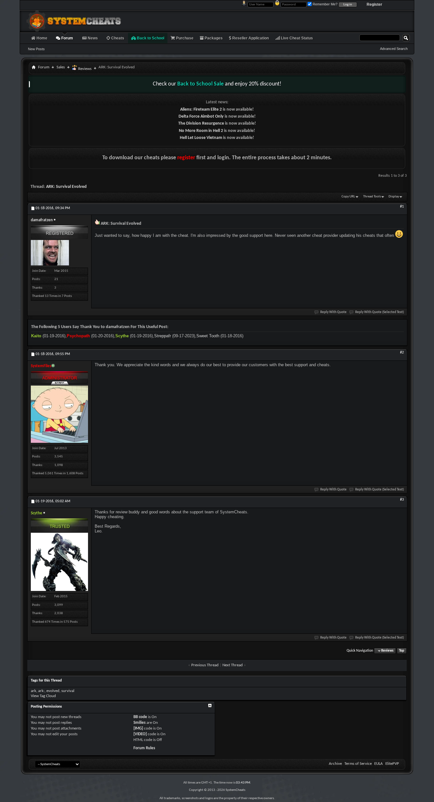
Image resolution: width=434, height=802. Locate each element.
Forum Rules (144, 748)
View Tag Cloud (43, 696)
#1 (402, 207)
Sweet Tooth (207, 335)
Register (374, 4)
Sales (61, 67)
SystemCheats (235, 790)
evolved (52, 691)
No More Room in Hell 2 (201, 130)
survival (67, 691)
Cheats (117, 38)
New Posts (36, 49)
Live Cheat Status (296, 38)
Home (41, 38)
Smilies (139, 723)
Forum (66, 38)
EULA (378, 764)
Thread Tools (372, 196)
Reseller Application (250, 38)
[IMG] (138, 728)
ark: (41, 691)
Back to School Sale (200, 84)
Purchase (184, 38)
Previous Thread (205, 665)
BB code (140, 717)
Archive (335, 764)
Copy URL (348, 196)
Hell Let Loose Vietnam (201, 137)
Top (401, 651)
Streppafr (162, 335)
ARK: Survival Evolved (66, 186)
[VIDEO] (140, 734)
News (92, 38)
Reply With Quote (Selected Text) (379, 312)
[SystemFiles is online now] (59, 414)
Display (394, 196)
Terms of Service (358, 764)
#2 (402, 352)
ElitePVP (392, 764)
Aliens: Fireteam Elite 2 (201, 109)
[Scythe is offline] (59, 562)
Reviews (84, 69)
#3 (402, 500)
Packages (213, 38)
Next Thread (232, 665)
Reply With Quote (333, 312)
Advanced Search (394, 49)
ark (33, 691)
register (186, 158)
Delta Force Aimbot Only (201, 116)
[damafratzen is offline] (50, 252)
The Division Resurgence (201, 123)
